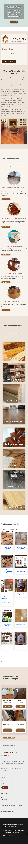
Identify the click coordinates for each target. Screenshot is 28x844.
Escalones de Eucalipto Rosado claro (7, 724)
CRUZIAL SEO (10, 835)
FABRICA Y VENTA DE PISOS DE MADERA (14, 7)
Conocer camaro (9, 61)
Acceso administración (14, 832)
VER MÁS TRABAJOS (9, 737)
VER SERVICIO (5, 199)
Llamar (15, 21)
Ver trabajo (7, 706)
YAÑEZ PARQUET (13, 830)
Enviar (5, 787)
